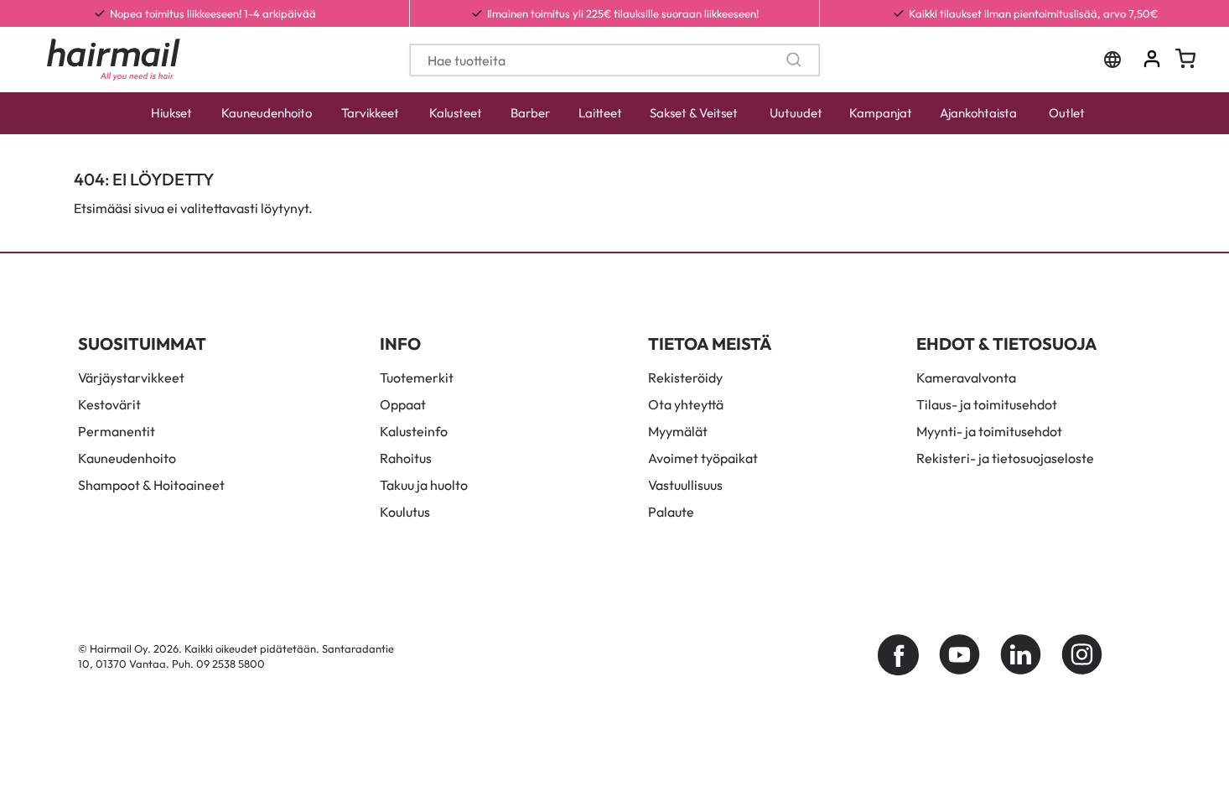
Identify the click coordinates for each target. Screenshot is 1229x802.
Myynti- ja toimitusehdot (989, 431)
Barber (530, 113)
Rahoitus (406, 458)
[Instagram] (1081, 654)
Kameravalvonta (966, 377)
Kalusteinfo (414, 431)
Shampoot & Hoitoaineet (151, 485)
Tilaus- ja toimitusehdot (986, 404)
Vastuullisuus (685, 485)
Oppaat (403, 404)
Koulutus (405, 511)
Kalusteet (455, 113)
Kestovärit (109, 404)
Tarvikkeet (370, 113)
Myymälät (678, 431)
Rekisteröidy (685, 377)
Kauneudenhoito (266, 113)
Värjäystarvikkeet (131, 377)
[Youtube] (959, 654)
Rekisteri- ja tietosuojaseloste (1005, 458)
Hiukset (171, 113)
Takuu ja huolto (424, 485)
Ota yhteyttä (685, 404)
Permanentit (116, 431)
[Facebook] (898, 654)
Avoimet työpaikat (703, 458)
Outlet (1067, 113)
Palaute (671, 511)
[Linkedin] (1020, 654)
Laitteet (600, 113)
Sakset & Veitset (694, 113)
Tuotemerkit (417, 377)
